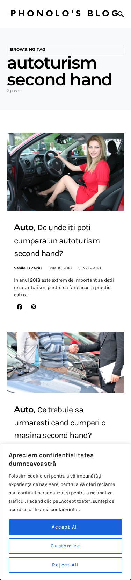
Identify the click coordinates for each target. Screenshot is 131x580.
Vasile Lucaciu (28, 268)
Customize (65, 546)
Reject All (65, 565)
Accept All (65, 527)
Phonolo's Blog (65, 14)
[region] (65, 512)
